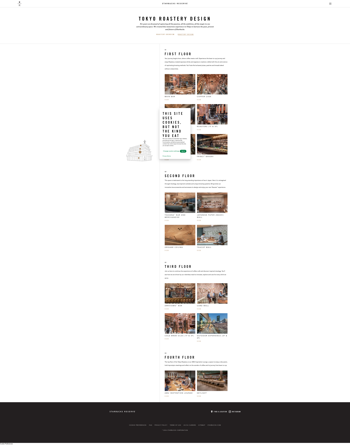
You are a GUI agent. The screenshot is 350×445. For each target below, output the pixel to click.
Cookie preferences (138, 425)
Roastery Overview (165, 34)
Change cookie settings (171, 151)
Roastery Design (186, 34)
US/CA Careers (190, 425)
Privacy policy (161, 425)
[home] (20, 3)
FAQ (150, 425)
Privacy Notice (167, 156)
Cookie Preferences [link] (6, 444)
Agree (183, 151)
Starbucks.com (214, 425)
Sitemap (201, 425)
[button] (330, 3)
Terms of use (175, 425)
